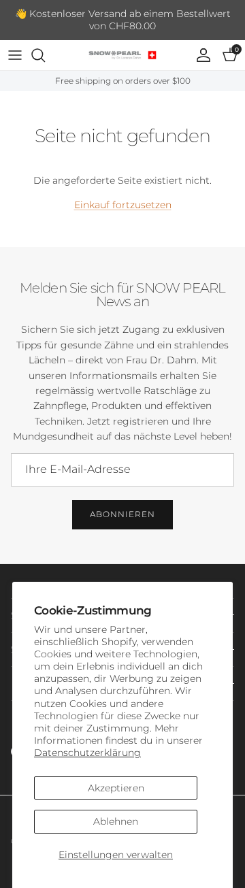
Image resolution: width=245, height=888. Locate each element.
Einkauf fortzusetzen (123, 205)
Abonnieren (122, 514)
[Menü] (15, 55)
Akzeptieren (116, 788)
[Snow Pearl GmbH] (122, 55)
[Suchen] (45, 55)
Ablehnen (115, 821)
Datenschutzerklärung (87, 752)
